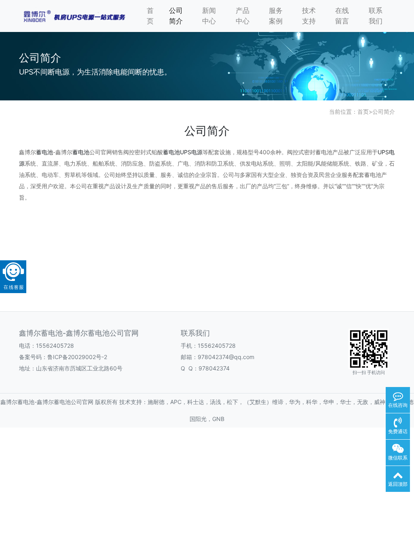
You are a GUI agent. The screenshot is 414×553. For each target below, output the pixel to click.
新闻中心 (209, 15)
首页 (150, 15)
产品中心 (242, 15)
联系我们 (375, 15)
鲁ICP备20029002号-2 (77, 356)
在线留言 (342, 15)
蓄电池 (44, 152)
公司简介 (176, 15)
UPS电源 (191, 152)
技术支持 (309, 15)
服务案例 (276, 15)
